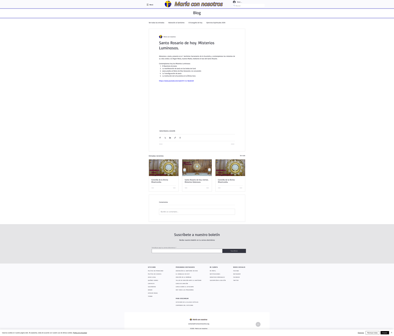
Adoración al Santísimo (176, 23)
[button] (151, 5)
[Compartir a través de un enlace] (175, 138)
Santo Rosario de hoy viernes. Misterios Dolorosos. (196, 181)
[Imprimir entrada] (180, 138)
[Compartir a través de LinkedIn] (170, 138)
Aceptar (384, 333)
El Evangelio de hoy (195, 23)
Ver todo (242, 155)
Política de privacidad (80, 333)
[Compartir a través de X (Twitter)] (165, 138)
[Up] (258, 324)
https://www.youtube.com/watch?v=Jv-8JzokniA (176, 81)
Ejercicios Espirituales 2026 (215, 23)
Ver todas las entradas (156, 23)
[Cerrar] (391, 332)
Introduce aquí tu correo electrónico (163, 247)
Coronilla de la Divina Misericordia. (159, 181)
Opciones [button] (361, 333)
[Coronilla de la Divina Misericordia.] (164, 167)
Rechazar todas (372, 333)
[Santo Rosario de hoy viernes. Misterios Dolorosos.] (197, 167)
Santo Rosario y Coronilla (167, 131)
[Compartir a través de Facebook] (160, 138)
